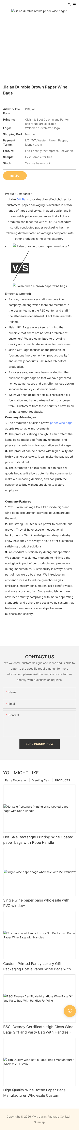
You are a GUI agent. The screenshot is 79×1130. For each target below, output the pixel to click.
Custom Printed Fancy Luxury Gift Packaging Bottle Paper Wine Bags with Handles (37, 966)
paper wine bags (61, 422)
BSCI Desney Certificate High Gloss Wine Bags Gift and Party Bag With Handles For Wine (39, 1030)
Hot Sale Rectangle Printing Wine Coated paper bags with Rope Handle (38, 840)
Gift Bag (22, 199)
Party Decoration (16, 780)
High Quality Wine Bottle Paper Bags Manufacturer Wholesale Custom (34, 1093)
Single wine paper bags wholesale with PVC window (36, 903)
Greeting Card (41, 780)
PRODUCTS (62, 780)
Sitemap (39, 1122)
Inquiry (14, 175)
